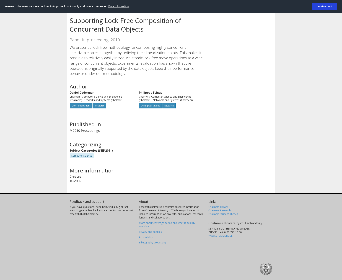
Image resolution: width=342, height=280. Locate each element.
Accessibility (146, 237)
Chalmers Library (218, 206)
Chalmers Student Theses (223, 214)
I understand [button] (324, 6)
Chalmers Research (219, 210)
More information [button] (118, 6)
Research (99, 105)
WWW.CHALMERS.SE (220, 235)
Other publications (81, 105)
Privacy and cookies (150, 231)
